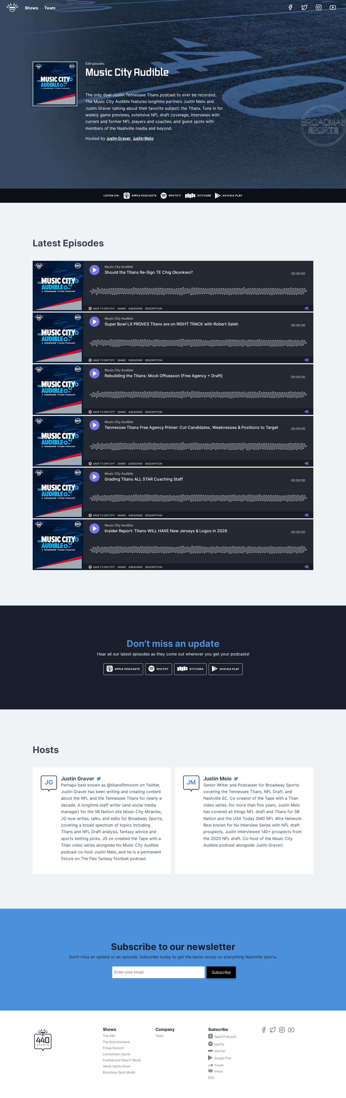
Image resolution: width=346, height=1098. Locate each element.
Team (49, 7)
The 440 (109, 1036)
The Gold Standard (116, 1042)
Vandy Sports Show (116, 1066)
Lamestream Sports (116, 1054)
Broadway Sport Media (119, 1072)
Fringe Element (113, 1048)
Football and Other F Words (122, 1060)
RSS (211, 1077)
